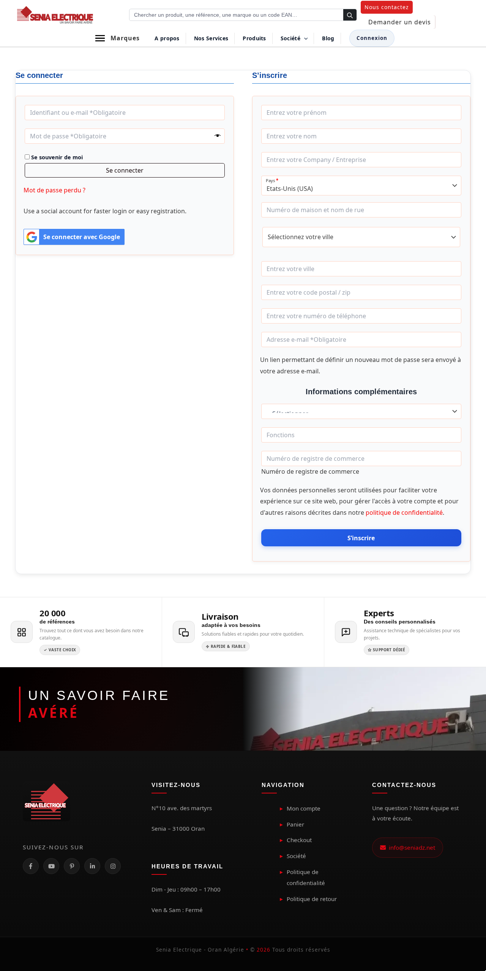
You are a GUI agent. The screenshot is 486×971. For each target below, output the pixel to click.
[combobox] (361, 185)
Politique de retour (312, 899)
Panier (295, 824)
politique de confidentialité (404, 512)
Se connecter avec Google (81, 237)
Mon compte (303, 808)
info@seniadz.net (410, 847)
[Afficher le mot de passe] (218, 136)
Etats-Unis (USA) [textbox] (290, 189)
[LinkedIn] (92, 866)
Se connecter (125, 170)
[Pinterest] (72, 866)
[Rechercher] (350, 15)
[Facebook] (31, 866)
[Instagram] (113, 866)
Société (296, 856)
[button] (387, 7)
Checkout (299, 840)
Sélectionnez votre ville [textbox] (300, 237)
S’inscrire (361, 538)
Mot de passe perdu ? (54, 190)
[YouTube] (51, 866)
